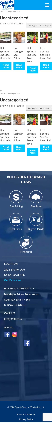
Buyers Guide (36, 229)
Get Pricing (16, 206)
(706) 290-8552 (13, 319)
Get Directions (12, 280)
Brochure (36, 206)
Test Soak (16, 229)
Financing (26, 251)
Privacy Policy (26, 419)
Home (2, 11)
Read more (6, 66)
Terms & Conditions (26, 414)
